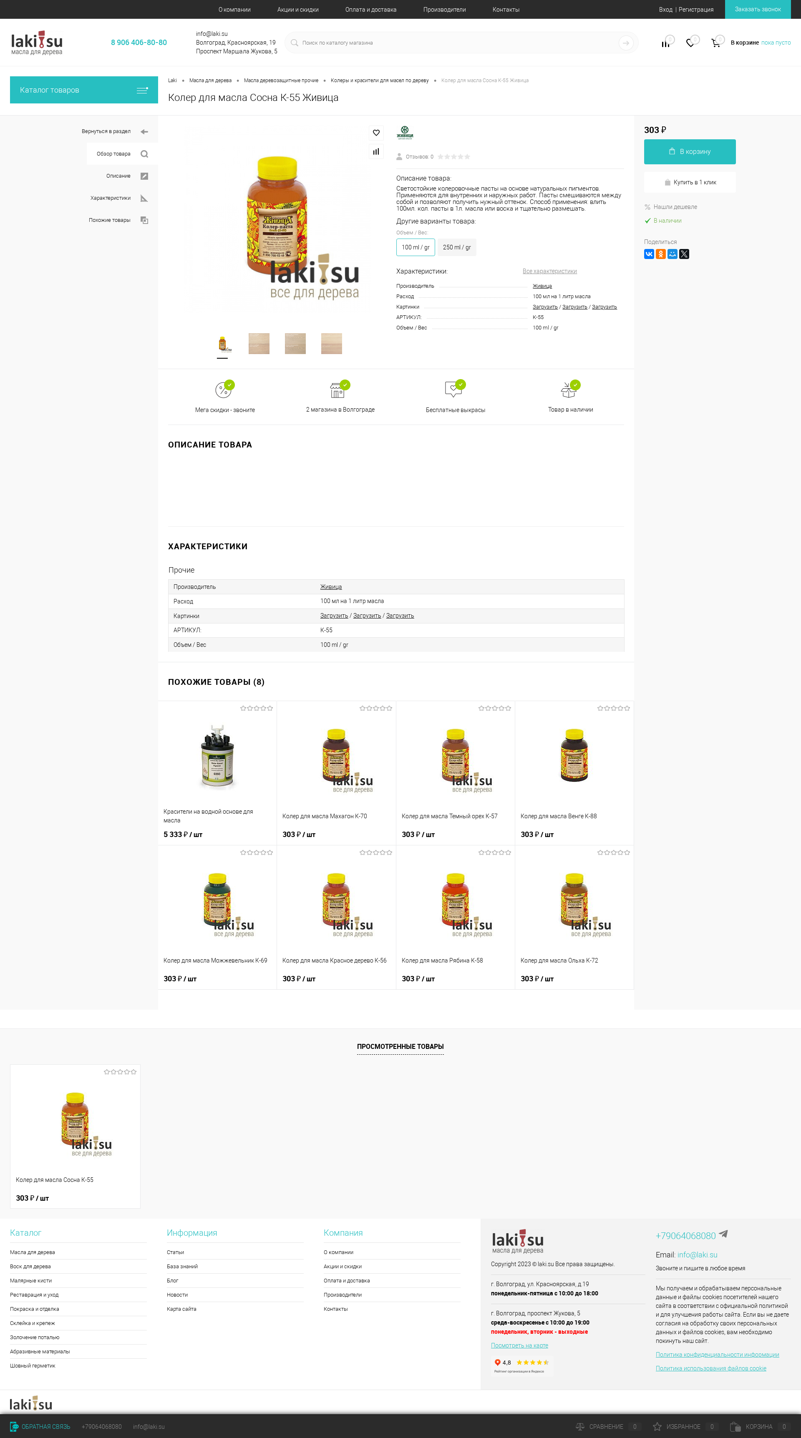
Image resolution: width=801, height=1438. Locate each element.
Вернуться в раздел (106, 131)
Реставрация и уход (34, 1295)
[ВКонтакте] (649, 254)
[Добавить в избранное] (376, 133)
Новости (177, 1295)
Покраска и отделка (34, 1309)
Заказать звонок (758, 9)
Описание (118, 176)
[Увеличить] (277, 219)
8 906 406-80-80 (139, 42)
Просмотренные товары (400, 1046)
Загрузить (545, 307)
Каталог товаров (49, 89)
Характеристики (111, 198)
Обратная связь (45, 1426)
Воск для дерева (30, 1266)
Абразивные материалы (40, 1351)
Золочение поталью (35, 1337)
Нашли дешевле (675, 207)
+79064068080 (686, 1236)
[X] (684, 254)
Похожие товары (110, 220)
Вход (666, 9)
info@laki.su (698, 1254)
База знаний (182, 1266)
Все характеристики (550, 271)
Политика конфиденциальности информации (717, 1354)
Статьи (175, 1252)
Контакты (506, 9)
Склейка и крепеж (32, 1323)
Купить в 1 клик (695, 182)
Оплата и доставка (371, 9)
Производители (444, 9)
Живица (542, 286)
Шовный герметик (32, 1366)
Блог (172, 1280)
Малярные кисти (31, 1280)
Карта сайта (181, 1309)
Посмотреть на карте (519, 1345)
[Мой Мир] (673, 254)
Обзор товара (114, 154)
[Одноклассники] (661, 254)
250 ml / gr (457, 247)
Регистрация (696, 9)
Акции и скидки (298, 9)
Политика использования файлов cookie (711, 1368)
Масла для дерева (32, 1252)
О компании (235, 9)
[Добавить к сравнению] (376, 151)
